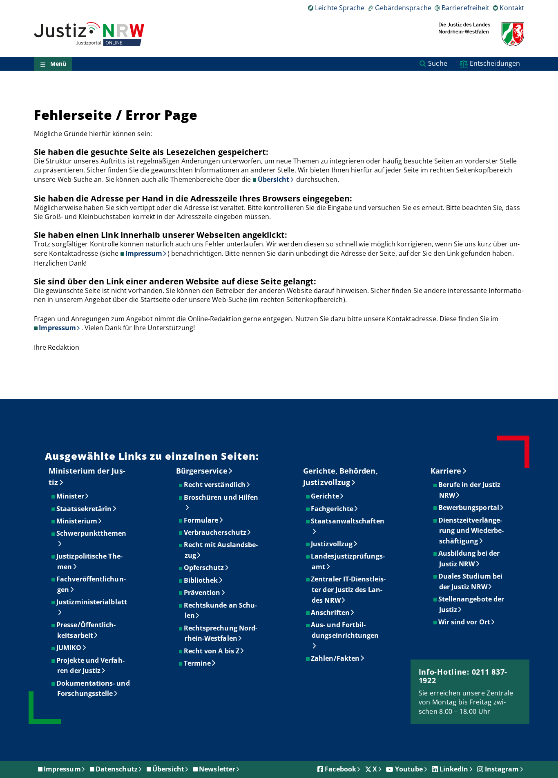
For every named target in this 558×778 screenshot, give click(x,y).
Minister (70, 496)
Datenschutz (117, 769)
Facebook (340, 769)
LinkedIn (454, 769)
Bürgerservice (202, 471)
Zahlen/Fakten (335, 658)
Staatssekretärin (84, 508)
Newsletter (217, 769)
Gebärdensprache (403, 7)
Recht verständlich (215, 484)
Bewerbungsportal (469, 507)
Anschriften (331, 612)
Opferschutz (204, 567)
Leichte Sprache (339, 7)
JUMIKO (69, 647)
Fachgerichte (332, 508)
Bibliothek (201, 580)
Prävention (203, 592)
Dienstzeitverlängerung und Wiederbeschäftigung (471, 530)
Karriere (446, 471)
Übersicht (274, 179)
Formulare (202, 520)
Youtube (409, 769)
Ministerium (77, 520)
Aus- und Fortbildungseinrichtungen (345, 630)
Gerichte (325, 496)
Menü (58, 64)
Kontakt (512, 7)
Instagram (502, 769)
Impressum (144, 253)
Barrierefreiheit (465, 7)
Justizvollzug (332, 543)
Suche (437, 63)
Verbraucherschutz (215, 532)
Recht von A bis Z (212, 650)
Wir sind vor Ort (464, 621)
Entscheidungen (495, 63)
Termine (198, 663)
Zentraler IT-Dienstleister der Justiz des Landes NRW (349, 589)
